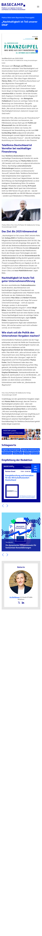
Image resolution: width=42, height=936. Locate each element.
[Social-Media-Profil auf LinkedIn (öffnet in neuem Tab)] (23, 602)
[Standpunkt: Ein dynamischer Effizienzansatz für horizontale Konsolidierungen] (21, 532)
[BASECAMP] (13, 6)
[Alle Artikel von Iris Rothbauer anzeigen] (21, 582)
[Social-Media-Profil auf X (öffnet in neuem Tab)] (19, 602)
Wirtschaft (35, 453)
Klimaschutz (6, 453)
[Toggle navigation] (38, 6)
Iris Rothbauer (15, 597)
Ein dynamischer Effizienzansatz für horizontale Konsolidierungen (21, 545)
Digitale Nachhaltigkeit (11, 449)
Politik (27, 453)
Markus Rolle (18, 453)
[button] (3, 505)
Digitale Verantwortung (30, 449)
